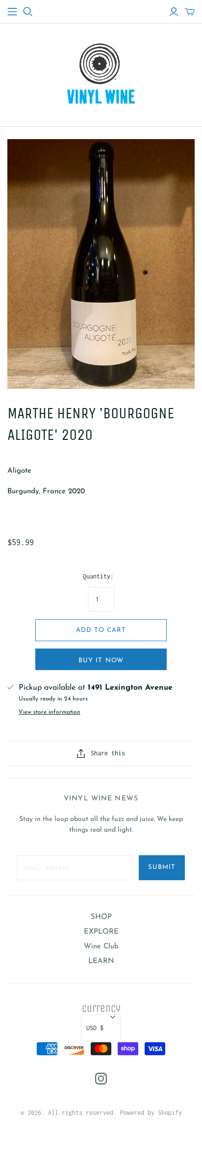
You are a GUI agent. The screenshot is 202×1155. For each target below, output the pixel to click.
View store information (49, 712)
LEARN (101, 961)
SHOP (101, 917)
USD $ (94, 1028)
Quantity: (98, 576)
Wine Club (101, 946)
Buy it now (100, 660)
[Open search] (28, 12)
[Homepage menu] (12, 12)
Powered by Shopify (151, 1112)
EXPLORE (101, 932)
